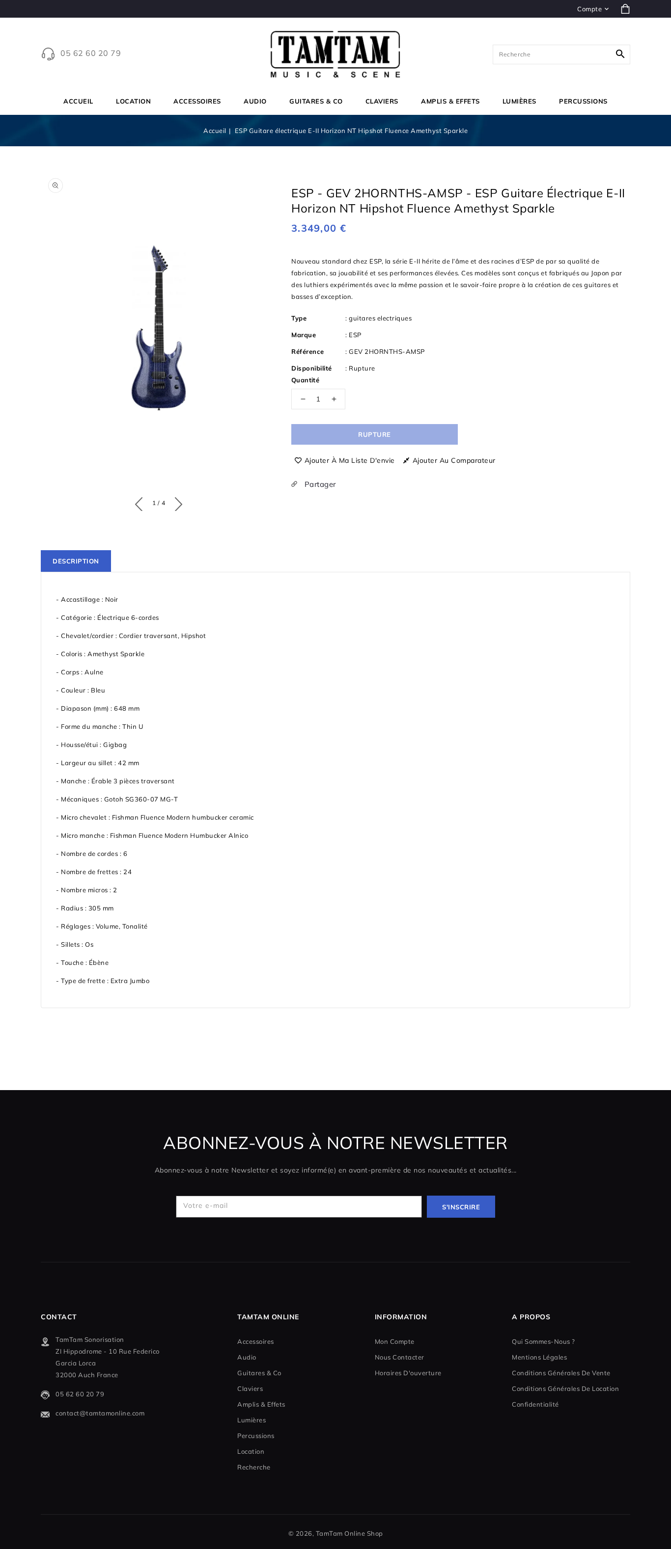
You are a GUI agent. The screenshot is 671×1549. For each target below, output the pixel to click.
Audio (255, 101)
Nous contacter (399, 1357)
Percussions (583, 101)
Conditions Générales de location (565, 1388)
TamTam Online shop (349, 1533)
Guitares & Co (316, 101)
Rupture (374, 434)
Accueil (214, 130)
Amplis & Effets (450, 101)
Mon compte (395, 1341)
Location (133, 101)
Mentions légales (539, 1357)
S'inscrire (461, 1207)
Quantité (305, 380)
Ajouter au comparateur (454, 460)
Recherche (254, 1467)
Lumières (519, 101)
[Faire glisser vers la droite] (176, 502)
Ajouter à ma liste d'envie (350, 460)
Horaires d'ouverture (408, 1373)
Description (76, 561)
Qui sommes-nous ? (543, 1341)
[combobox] (561, 54)
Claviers (381, 101)
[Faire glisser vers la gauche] (141, 502)
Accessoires (197, 101)
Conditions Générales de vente (561, 1373)
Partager (319, 484)
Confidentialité (535, 1404)
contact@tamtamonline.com (100, 1413)
